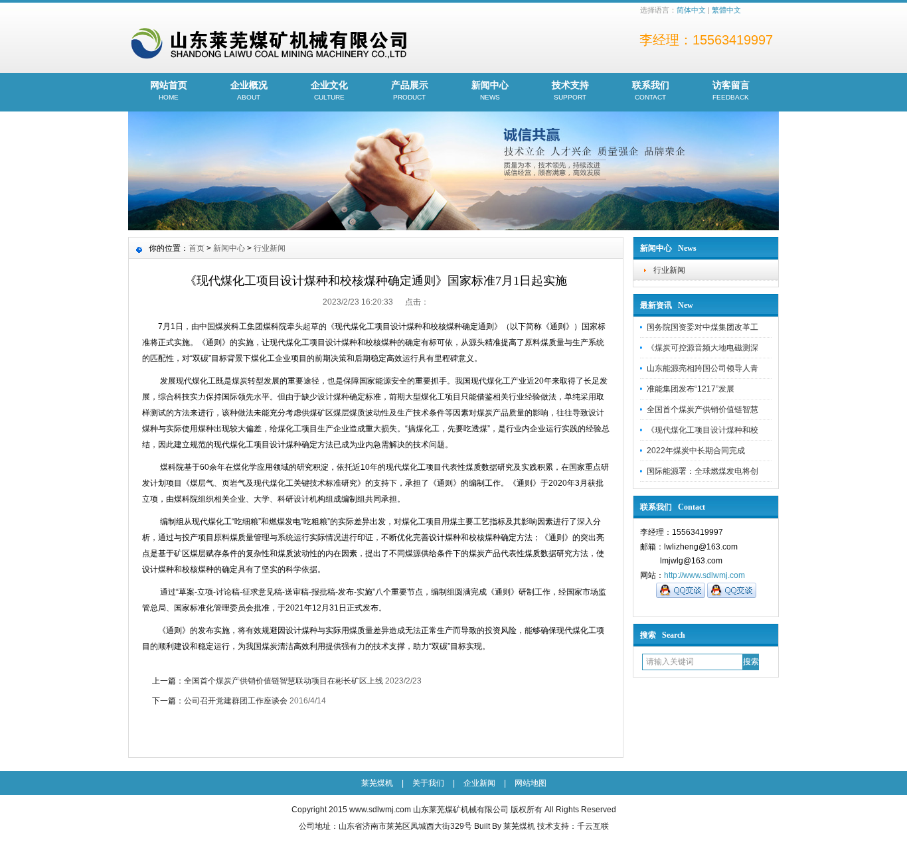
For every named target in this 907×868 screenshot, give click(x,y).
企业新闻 (479, 783)
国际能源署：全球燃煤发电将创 (702, 471)
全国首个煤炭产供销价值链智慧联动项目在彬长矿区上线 (283, 681)
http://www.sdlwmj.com (704, 575)
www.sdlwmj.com (380, 809)
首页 (197, 248)
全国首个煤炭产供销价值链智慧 (702, 409)
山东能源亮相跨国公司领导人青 (702, 368)
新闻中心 (490, 90)
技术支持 (570, 90)
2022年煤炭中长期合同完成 (696, 450)
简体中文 (691, 10)
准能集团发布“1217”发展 (690, 389)
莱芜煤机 (377, 783)
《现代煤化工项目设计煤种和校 (702, 430)
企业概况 (249, 90)
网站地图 (530, 783)
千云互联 (593, 826)
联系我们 (650, 90)
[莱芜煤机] (453, 227)
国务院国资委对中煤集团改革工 (702, 327)
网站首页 (168, 90)
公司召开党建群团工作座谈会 (236, 700)
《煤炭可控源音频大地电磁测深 (702, 347)
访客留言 (731, 90)
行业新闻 (669, 270)
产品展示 (409, 90)
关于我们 (428, 783)
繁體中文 (726, 10)
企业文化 (329, 90)
